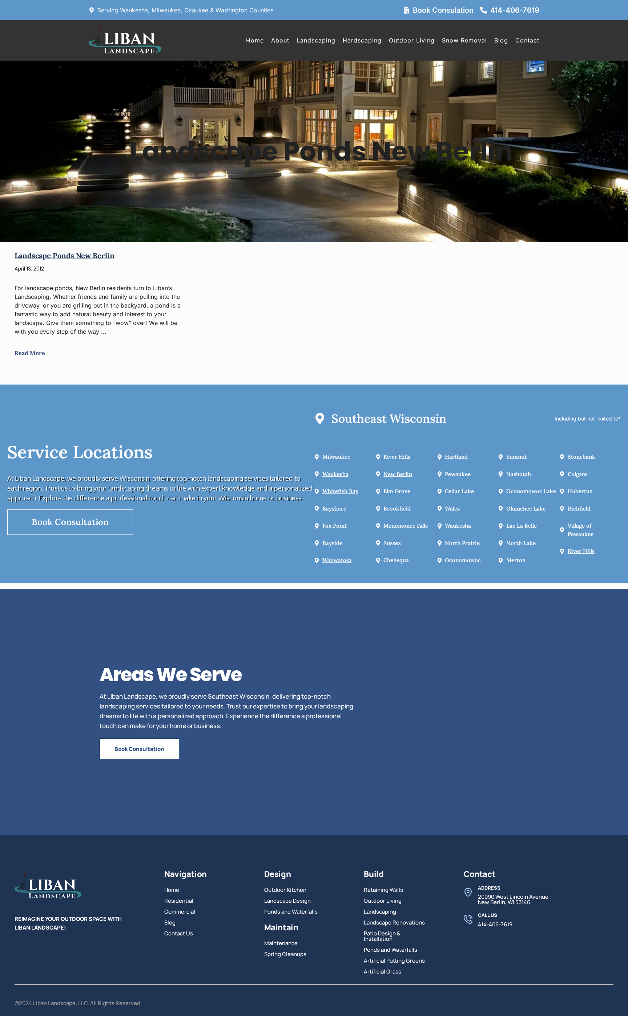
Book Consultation (70, 522)
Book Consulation (443, 10)
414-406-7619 (514, 10)
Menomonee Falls (405, 525)
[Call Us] (468, 919)
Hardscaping (362, 40)
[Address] (468, 892)
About (280, 40)
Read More (30, 353)
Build (373, 874)
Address (489, 888)
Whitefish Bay (340, 491)
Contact (527, 40)
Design (277, 874)
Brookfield (397, 508)
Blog (501, 40)
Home (255, 40)
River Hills (581, 551)
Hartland (456, 456)
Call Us (487, 915)
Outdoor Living (412, 40)
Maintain (281, 927)
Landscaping (316, 40)
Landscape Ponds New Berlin (64, 255)
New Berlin (397, 474)
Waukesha (335, 474)
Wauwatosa (337, 560)
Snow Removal (464, 40)
